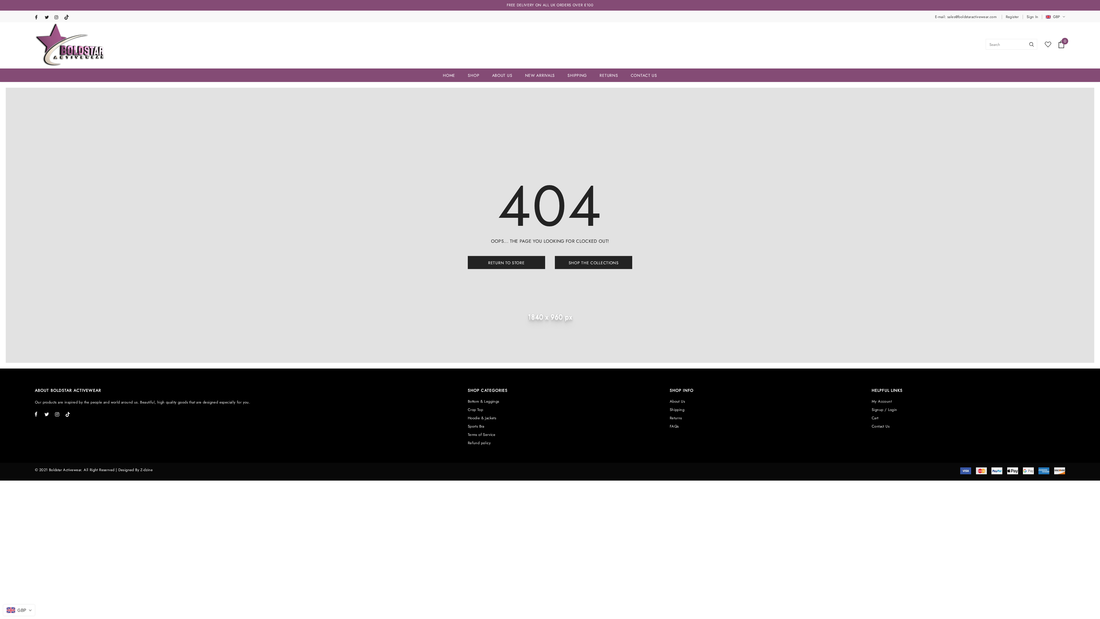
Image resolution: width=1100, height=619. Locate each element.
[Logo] (70, 44)
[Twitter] (48, 17)
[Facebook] (38, 17)
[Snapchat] (67, 16)
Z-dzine (146, 470)
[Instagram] (58, 17)
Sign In (1032, 16)
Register (1012, 16)
